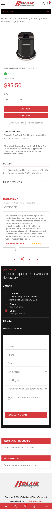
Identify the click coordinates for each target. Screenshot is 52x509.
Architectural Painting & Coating (25, 18)
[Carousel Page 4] (37, 259)
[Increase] (21, 99)
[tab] (26, 163)
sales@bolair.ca (17, 313)
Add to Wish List (16, 123)
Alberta (7, 321)
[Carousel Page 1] (15, 259)
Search (43, 3)
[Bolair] (24, 4)
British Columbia (12, 328)
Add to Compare (35, 123)
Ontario (7, 285)
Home (4, 18)
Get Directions (35, 501)
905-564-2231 (16, 307)
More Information (13, 182)
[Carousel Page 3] (30, 259)
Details (7, 163)
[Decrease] (6, 99)
